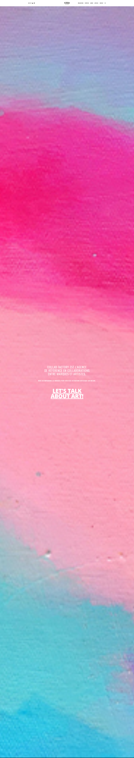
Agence (91, 3)
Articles (96, 3)
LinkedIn (32, 3)
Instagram (29, 3)
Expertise (87, 3)
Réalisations (80, 3)
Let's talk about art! (67, 393)
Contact (101, 3)
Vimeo (34, 3)
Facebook (30, 3)
